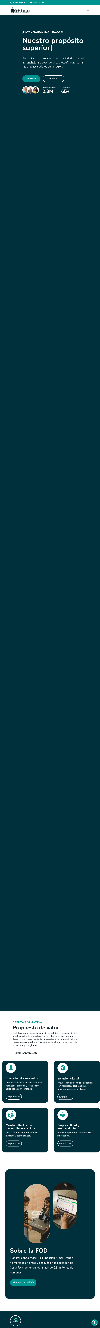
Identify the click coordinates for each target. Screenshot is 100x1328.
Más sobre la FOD (23, 1282)
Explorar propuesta (26, 1053)
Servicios (31, 78)
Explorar (12, 1096)
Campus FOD (53, 78)
